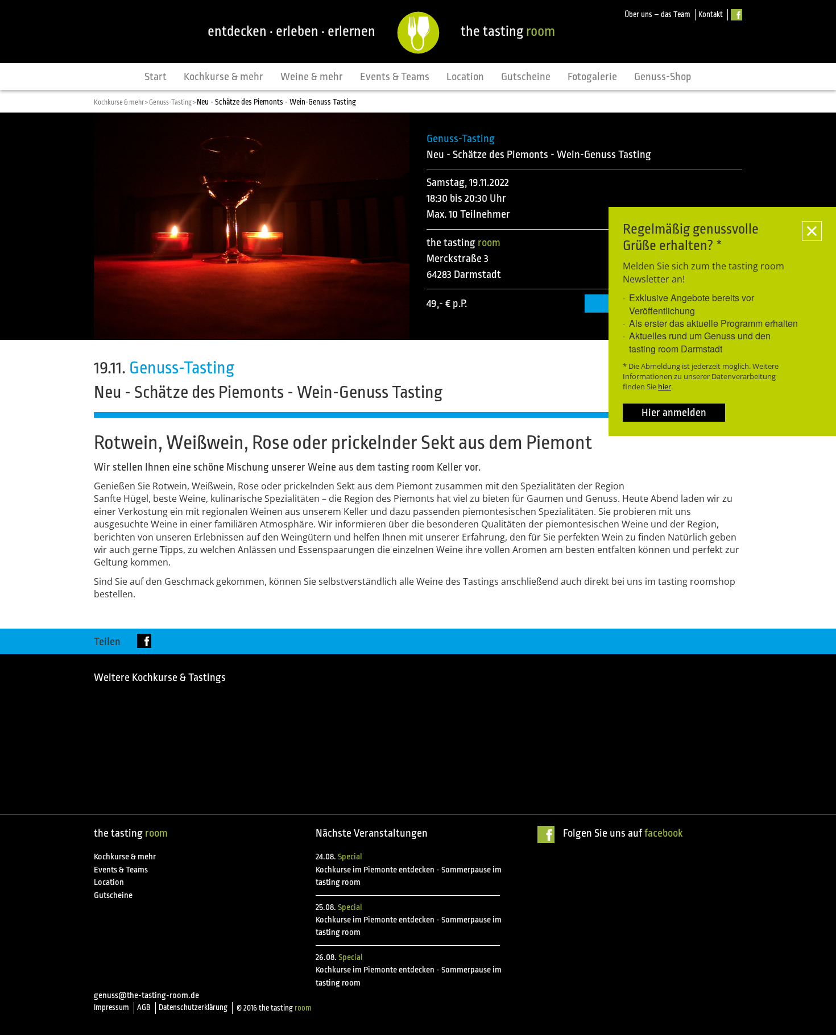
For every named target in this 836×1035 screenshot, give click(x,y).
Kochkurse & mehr (223, 76)
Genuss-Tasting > (173, 102)
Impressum (111, 1007)
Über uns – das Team (657, 14)
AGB (144, 1007)
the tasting (508, 31)
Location (465, 76)
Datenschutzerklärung (193, 1007)
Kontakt (710, 14)
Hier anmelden (674, 412)
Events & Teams (394, 76)
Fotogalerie (592, 76)
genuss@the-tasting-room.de (146, 995)
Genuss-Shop (663, 76)
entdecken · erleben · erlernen (291, 31)
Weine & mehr (311, 76)
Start (155, 76)
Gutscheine (526, 76)
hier (664, 386)
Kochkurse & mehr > (121, 102)
